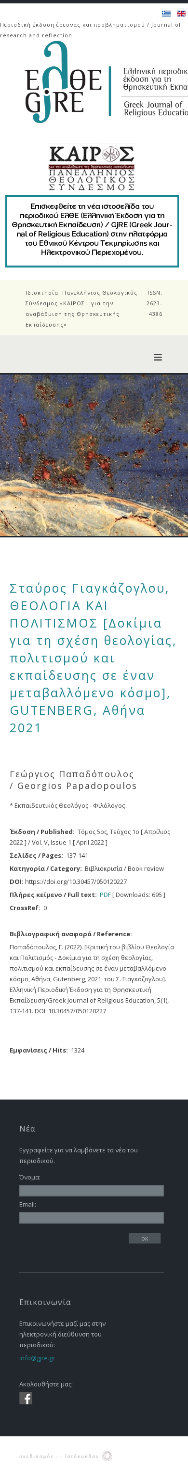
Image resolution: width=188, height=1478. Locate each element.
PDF (105, 894)
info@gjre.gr (37, 1357)
